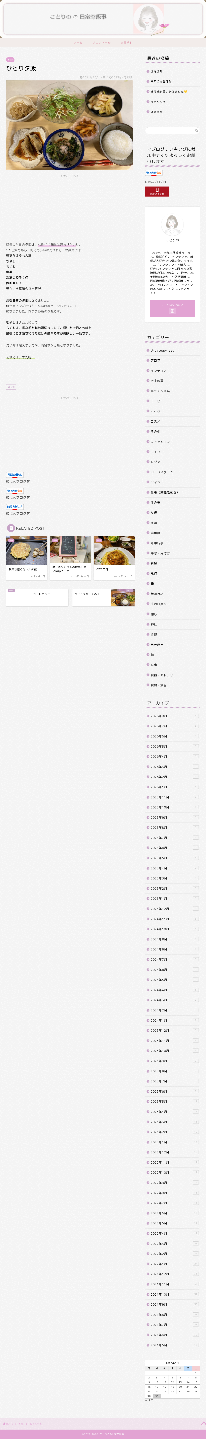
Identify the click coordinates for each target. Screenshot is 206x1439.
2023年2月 (174, 1132)
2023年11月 (174, 1041)
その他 (155, 431)
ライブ (155, 452)
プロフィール (102, 43)
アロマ (155, 360)
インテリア (159, 371)
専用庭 (155, 533)
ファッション (160, 442)
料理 (10, 59)
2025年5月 (174, 858)
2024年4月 (174, 990)
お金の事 (157, 381)
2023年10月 (174, 1051)
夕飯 (12, 386)
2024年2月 (174, 1010)
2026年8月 (174, 716)
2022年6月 (174, 1213)
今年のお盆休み (161, 81)
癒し (154, 614)
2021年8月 (174, 1315)
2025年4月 (174, 868)
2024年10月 (174, 929)
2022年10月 (174, 1172)
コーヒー (157, 401)
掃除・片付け (160, 553)
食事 (154, 665)
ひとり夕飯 (158, 102)
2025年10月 (174, 807)
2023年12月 (174, 1030)
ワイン (155, 482)
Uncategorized (162, 350)
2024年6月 (174, 970)
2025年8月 (174, 827)
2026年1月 (174, 787)
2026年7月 (174, 726)
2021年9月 (174, 1304)
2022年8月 (174, 1193)
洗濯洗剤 (157, 71)
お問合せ (127, 43)
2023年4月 (174, 1112)
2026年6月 (174, 736)
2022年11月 (174, 1162)
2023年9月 (174, 1061)
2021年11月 (174, 1284)
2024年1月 (174, 1020)
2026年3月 (174, 767)
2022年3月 (174, 1244)
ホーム (77, 43)
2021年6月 (174, 1335)
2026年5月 (174, 746)
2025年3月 (174, 878)
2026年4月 (174, 756)
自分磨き (157, 645)
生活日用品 (159, 604)
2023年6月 (174, 1091)
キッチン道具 (160, 391)
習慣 (154, 634)
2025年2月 (174, 888)
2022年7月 (174, 1203)
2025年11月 (174, 797)
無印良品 (157, 594)
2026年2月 (174, 777)
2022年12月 (174, 1152)
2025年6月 (174, 848)
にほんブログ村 (18, 481)
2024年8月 (174, 949)
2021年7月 (174, 1325)
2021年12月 (174, 1274)
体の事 (155, 502)
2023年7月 (174, 1081)
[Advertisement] (69, 208)
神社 (154, 624)
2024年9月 (174, 939)
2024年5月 (174, 980)
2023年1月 (174, 1142)
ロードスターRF (162, 472)
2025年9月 (174, 817)
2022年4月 (174, 1233)
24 (157, 1391)
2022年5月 (174, 1223)
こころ (155, 411)
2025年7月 (174, 838)
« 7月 (149, 1400)
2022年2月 (174, 1254)
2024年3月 (174, 1000)
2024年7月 (174, 959)
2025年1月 (174, 898)
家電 (154, 523)
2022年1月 (174, 1264)
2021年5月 (174, 1345)
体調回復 (157, 112)
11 (164, 1382)
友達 (154, 513)
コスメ (155, 421)
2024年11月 (174, 919)
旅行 (154, 574)
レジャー (157, 462)
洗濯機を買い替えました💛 (169, 91)
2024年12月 (174, 909)
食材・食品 (159, 685)
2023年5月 (174, 1101)
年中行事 (157, 543)
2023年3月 (174, 1122)
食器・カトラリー (163, 675)
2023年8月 (174, 1071)
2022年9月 (174, 1183)
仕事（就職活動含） (165, 492)
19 (172, 1386)
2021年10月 (174, 1294)
